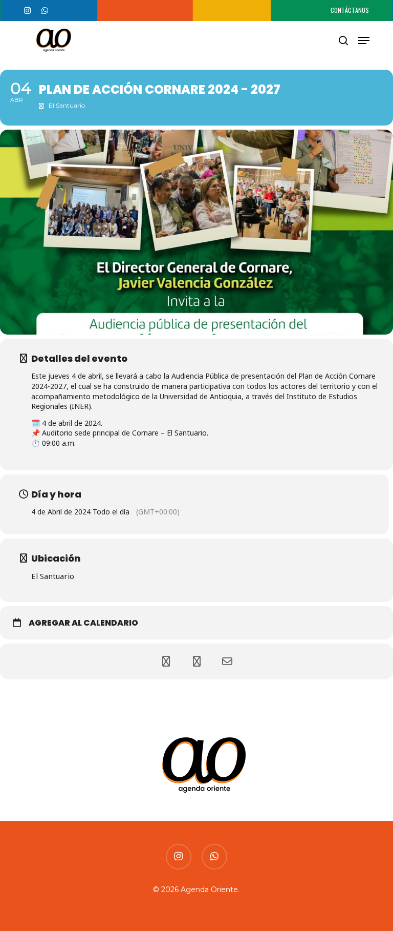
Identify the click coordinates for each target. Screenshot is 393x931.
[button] (363, 40)
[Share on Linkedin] (196, 661)
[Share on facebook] (166, 661)
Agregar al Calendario (83, 623)
